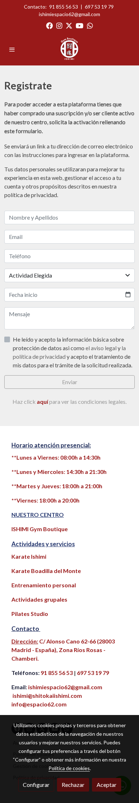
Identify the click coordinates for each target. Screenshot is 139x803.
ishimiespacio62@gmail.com (69, 14)
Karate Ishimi (28, 556)
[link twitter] (69, 25)
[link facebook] (49, 25)
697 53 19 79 (99, 7)
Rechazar (73, 784)
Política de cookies (69, 768)
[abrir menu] (12, 49)
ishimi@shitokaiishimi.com (47, 695)
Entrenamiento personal (43, 585)
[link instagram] (59, 25)
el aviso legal (102, 347)
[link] (69, 49)
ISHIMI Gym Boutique (39, 528)
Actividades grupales (39, 599)
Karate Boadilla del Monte (46, 570)
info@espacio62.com (39, 704)
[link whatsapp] (90, 25)
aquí (43, 401)
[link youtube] (79, 25)
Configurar (36, 784)
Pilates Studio (29, 613)
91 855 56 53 (63, 7)
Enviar (69, 381)
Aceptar (107, 784)
